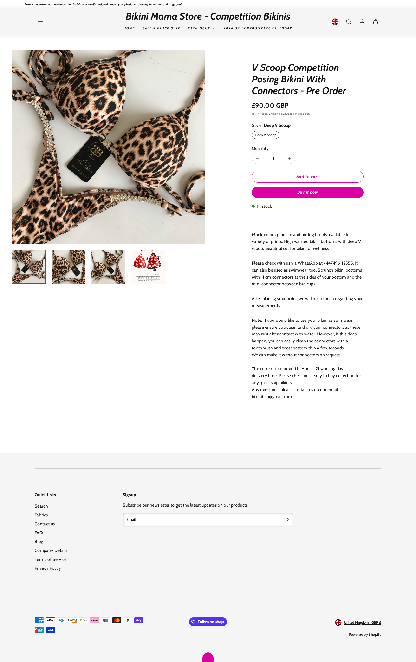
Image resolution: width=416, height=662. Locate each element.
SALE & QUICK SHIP (161, 28)
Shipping (274, 113)
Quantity (260, 148)
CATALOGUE (199, 28)
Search (41, 506)
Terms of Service (51, 559)
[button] (40, 21)
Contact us (45, 524)
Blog (39, 541)
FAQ (39, 532)
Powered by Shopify (365, 634)
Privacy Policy (48, 568)
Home (129, 28)
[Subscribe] (288, 520)
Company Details (51, 550)
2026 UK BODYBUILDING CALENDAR (258, 28)
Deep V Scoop (265, 135)
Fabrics (41, 515)
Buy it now (307, 192)
